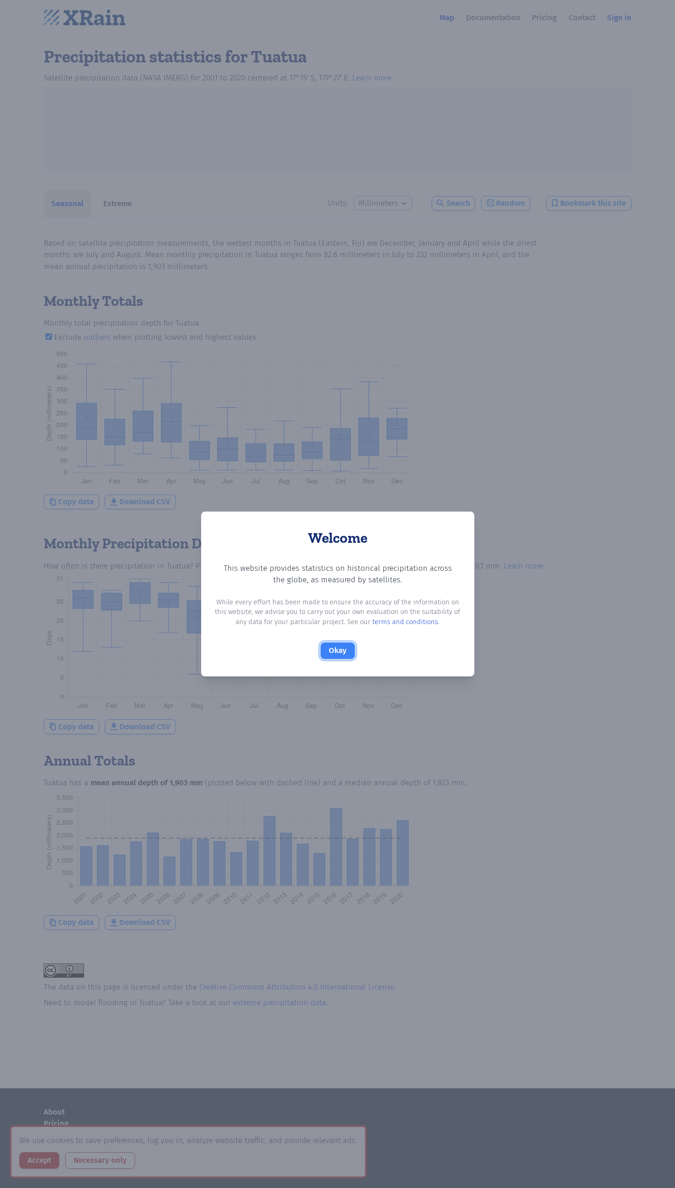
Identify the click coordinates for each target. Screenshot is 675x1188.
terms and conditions (405, 622)
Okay (338, 650)
